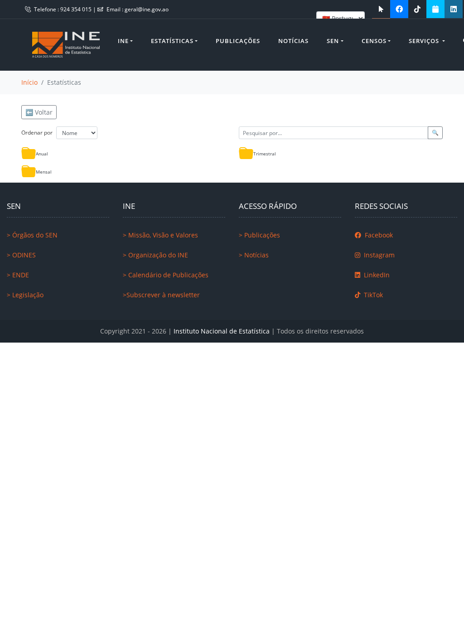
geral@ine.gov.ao (147, 9)
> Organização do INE (155, 255)
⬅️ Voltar (39, 112)
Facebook (378, 235)
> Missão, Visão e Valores (160, 235)
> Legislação (25, 294)
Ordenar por (37, 132)
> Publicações (259, 235)
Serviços (425, 41)
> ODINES (21, 255)
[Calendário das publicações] (435, 9)
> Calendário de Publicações (165, 275)
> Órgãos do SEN (32, 235)
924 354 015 (76, 9)
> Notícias (254, 255)
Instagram (378, 255)
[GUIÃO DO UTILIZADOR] (381, 9)
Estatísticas (172, 41)
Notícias (293, 41)
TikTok (372, 294)
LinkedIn (376, 275)
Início (29, 82)
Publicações (238, 41)
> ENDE (18, 275)
